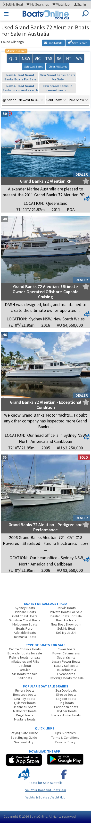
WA (79, 58)
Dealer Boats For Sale (66, 616)
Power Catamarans (66, 653)
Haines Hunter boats (66, 715)
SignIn (81, 4)
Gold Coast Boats (24, 616)
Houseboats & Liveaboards (66, 672)
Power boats (66, 649)
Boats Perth (24, 628)
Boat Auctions (66, 620)
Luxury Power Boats (66, 661)
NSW (26, 58)
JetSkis (24, 670)
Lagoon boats (66, 698)
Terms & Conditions (65, 737)
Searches (39, 4)
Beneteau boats (24, 694)
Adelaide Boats (25, 632)
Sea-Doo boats (66, 690)
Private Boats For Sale (66, 612)
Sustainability (23, 742)
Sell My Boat (66, 628)
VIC (38, 58)
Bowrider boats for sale (25, 653)
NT (69, 58)
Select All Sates (33, 66)
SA (59, 58)
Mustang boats (25, 719)
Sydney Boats (25, 608)
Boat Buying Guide (24, 737)
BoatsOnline (38, 816)
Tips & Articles (65, 733)
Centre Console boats (25, 649)
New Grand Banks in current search (57, 88)
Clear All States (58, 66)
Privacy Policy (65, 742)
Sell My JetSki (66, 632)
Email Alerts (54, 43)
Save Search (79, 43)
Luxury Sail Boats (66, 665)
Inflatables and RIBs (25, 661)
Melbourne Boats (24, 624)
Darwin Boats (66, 608)
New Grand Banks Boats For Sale (57, 77)
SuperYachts (66, 657)
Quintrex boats (25, 703)
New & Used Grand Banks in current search (20, 88)
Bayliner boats (66, 711)
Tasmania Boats (25, 636)
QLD (13, 58)
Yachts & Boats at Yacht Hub (45, 797)
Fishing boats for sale (25, 657)
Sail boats (25, 678)
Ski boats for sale (25, 674)
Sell (14, 4)
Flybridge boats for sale (66, 678)
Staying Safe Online (24, 733)
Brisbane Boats (25, 612)
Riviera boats (24, 690)
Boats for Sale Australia (46, 782)
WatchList (63, 4)
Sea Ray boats (24, 698)
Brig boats (66, 703)
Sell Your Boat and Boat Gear (45, 790)
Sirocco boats (66, 694)
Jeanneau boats (24, 707)
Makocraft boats (25, 711)
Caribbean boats (66, 707)
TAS (48, 58)
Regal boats (24, 715)
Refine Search (16, 51)
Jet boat (25, 665)
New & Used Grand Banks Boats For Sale (20, 77)
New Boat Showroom (66, 624)
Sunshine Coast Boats (25, 620)
